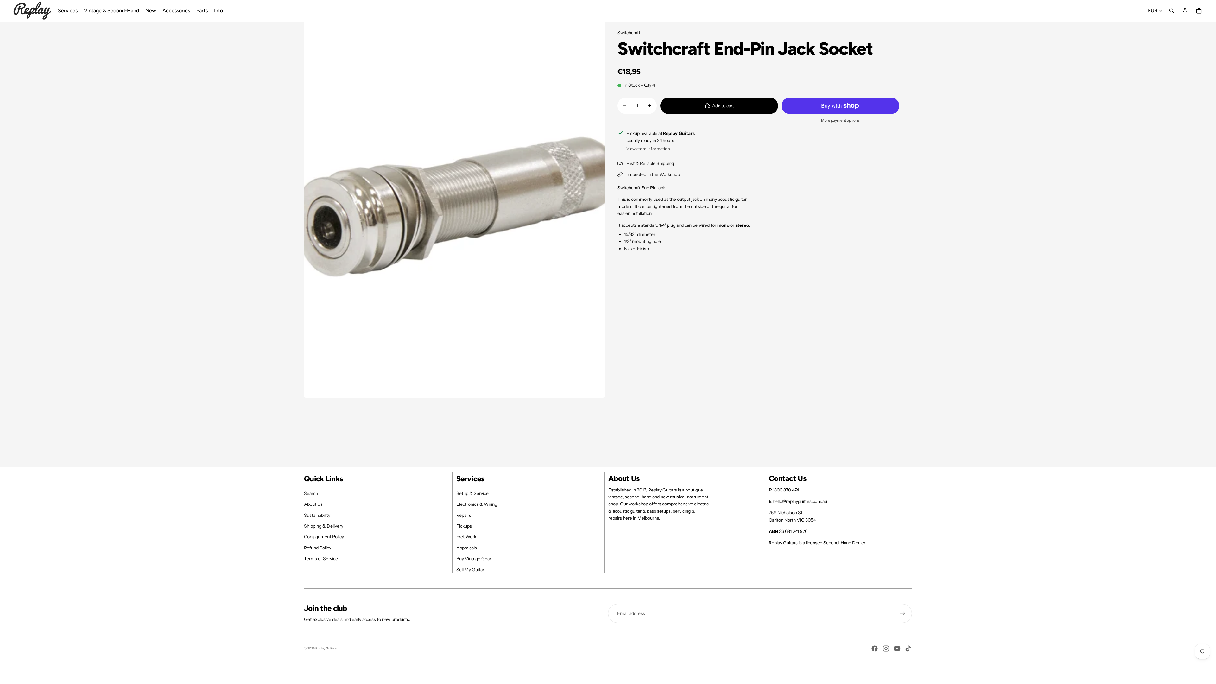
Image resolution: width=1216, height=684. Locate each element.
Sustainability (317, 515)
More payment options (840, 120)
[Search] (1172, 11)
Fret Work (466, 537)
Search (311, 493)
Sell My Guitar (470, 570)
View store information (648, 148)
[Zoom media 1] (454, 210)
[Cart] (1199, 11)
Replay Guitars (326, 648)
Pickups (464, 526)
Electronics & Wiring (476, 504)
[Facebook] (874, 648)
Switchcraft (629, 32)
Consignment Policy (324, 537)
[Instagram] (886, 648)
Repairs (463, 515)
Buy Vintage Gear (473, 558)
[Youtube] (897, 648)
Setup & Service (472, 493)
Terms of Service (321, 558)
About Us (313, 504)
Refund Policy (317, 548)
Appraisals (466, 548)
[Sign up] (902, 613)
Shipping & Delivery (323, 526)
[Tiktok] (908, 648)
